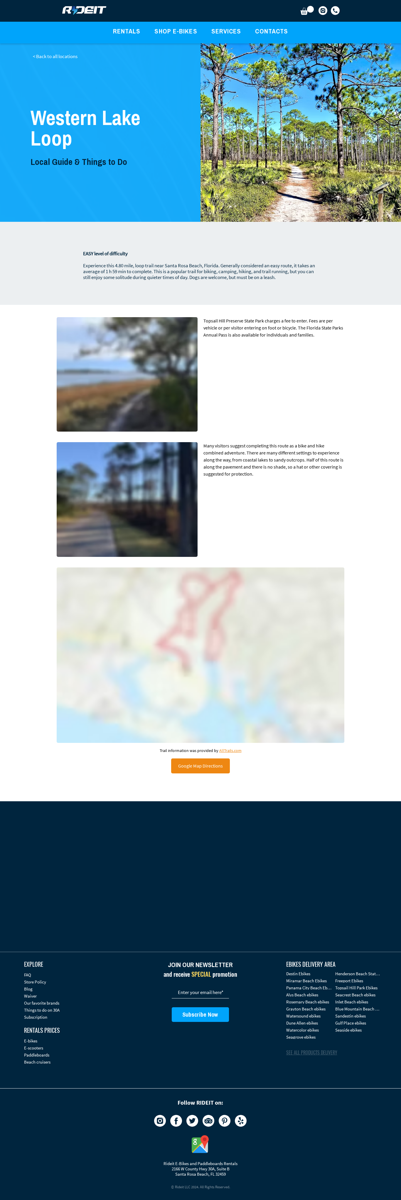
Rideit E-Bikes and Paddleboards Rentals (200, 1163)
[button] (307, 10)
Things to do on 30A (42, 1010)
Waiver (30, 996)
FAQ (27, 975)
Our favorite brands (41, 1003)
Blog (28, 989)
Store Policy (35, 982)
